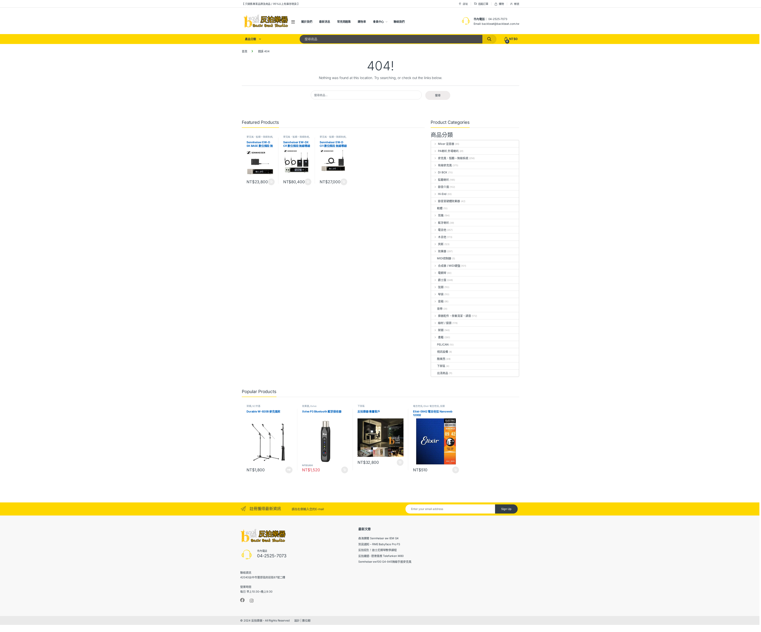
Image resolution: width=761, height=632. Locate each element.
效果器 (442, 251)
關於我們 (306, 21)
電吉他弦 (417, 406)
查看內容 (289, 470)
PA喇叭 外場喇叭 (448, 151)
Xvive (313, 406)
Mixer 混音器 (446, 143)
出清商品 (442, 373)
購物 (501, 3)
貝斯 (441, 244)
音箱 (441, 301)
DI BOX (442, 172)
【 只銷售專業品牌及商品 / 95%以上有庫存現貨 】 (271, 3)
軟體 (440, 208)
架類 (441, 330)
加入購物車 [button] (271, 182)
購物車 (362, 21)
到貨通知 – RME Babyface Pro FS (379, 544)
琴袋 (441, 294)
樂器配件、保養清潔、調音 (454, 315)
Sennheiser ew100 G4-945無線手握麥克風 (384, 561)
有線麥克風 (445, 165)
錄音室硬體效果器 (449, 201)
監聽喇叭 (443, 179)
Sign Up (506, 509)
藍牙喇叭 (443, 222)
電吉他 (442, 229)
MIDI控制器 (444, 258)
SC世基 (256, 406)
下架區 (441, 366)
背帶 (440, 308)
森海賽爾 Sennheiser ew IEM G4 (378, 538)
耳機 (441, 215)
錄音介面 (443, 186)
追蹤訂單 (483, 3)
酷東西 (441, 358)
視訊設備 (442, 351)
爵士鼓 (442, 280)
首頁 (244, 51)
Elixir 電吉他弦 (431, 406)
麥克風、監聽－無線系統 (259, 136)
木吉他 (442, 237)
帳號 (516, 3)
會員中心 (378, 21)
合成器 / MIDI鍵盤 (449, 265)
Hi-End (442, 194)
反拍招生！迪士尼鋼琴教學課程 (377, 550)
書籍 (441, 337)
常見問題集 (344, 21)
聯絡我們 (399, 21)
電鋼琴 (442, 272)
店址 (465, 3)
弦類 (441, 287)
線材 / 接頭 (444, 323)
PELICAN (443, 344)
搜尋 (438, 95)
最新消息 (324, 21)
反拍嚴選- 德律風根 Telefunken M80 (381, 556)
